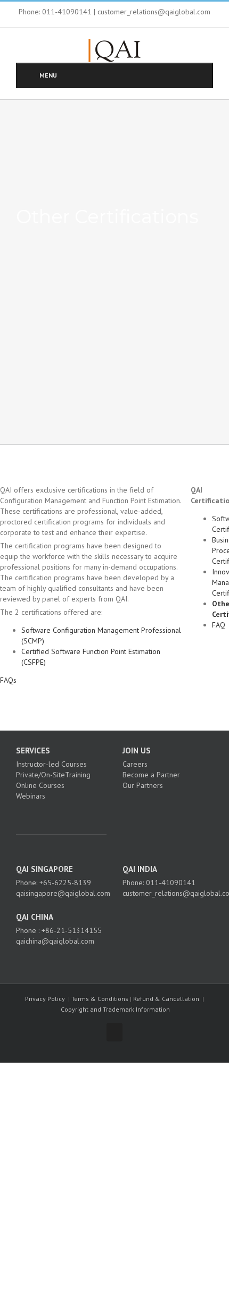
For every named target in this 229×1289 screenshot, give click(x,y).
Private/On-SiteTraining (53, 774)
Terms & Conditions (99, 999)
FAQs (8, 680)
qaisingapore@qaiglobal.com (63, 893)
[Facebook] (44, 814)
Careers (135, 764)
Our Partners (142, 785)
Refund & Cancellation (166, 999)
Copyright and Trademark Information (115, 1009)
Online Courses (40, 785)
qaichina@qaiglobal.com (55, 941)
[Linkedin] (73, 814)
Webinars (30, 796)
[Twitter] (58, 814)
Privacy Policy (45, 999)
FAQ (218, 625)
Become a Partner (151, 774)
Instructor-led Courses (51, 764)
